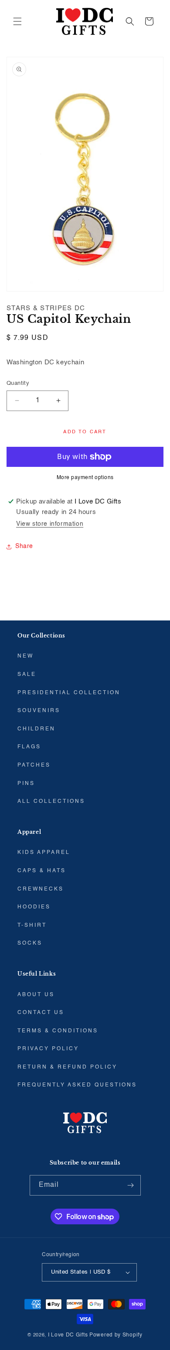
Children (36, 729)
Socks (29, 943)
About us (35, 994)
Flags (29, 747)
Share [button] (24, 546)
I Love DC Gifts (68, 1335)
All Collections (51, 801)
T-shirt (32, 925)
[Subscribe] (130, 1185)
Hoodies (34, 907)
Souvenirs (38, 710)
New (25, 656)
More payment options (85, 477)
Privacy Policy (48, 1049)
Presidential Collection (68, 693)
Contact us (40, 1012)
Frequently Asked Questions (77, 1085)
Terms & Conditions (57, 1031)
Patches (34, 765)
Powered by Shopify (116, 1335)
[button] (17, 21)
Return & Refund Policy (67, 1067)
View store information (49, 524)
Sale (26, 674)
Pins (26, 783)
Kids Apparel (43, 852)
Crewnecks (40, 889)
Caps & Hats (41, 871)
